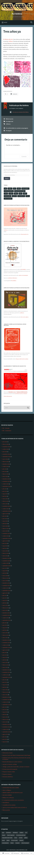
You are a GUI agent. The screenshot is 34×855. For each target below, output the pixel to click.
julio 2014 (4, 679)
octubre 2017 (5, 588)
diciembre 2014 (6, 669)
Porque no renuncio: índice (8, 771)
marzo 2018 (5, 575)
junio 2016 (4, 625)
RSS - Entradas (5, 428)
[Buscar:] (17, 407)
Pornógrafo (9, 130)
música (6, 193)
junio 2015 (4, 655)
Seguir (7, 178)
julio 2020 (4, 516)
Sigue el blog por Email (10, 166)
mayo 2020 (5, 521)
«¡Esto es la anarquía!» (23, 275)
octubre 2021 (5, 483)
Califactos (8, 124)
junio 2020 (4, 518)
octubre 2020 (5, 508)
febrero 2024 (5, 461)
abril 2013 (4, 714)
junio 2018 (4, 568)
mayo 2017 (4, 600)
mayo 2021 (4, 493)
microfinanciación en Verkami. (20, 393)
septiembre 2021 (6, 486)
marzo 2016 (5, 632)
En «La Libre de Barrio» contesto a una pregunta (17, 128)
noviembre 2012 (6, 727)
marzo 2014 (5, 689)
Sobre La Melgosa (6, 790)
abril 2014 (4, 687)
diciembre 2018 (6, 558)
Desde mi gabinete (25, 188)
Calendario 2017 (12, 392)
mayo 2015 (4, 657)
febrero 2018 (5, 578)
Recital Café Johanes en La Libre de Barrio (12, 761)
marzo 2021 (5, 498)
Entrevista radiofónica (7, 776)
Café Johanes (15, 832)
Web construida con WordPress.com (16, 849)
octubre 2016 (5, 617)
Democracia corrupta (7, 752)
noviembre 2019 (6, 533)
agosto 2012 (5, 734)
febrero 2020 (5, 528)
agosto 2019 (5, 540)
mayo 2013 (4, 712)
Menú (5, 22)
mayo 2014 (4, 684)
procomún (21, 840)
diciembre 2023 (6, 464)
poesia (20, 193)
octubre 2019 (5, 536)
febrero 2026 (5, 444)
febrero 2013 (5, 719)
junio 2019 (4, 543)
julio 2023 (4, 469)
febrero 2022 (5, 474)
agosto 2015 (5, 650)
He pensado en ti (24, 234)
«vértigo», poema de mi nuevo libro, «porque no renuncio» (16, 766)
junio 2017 (4, 598)
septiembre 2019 (6, 538)
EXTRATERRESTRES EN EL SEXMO (10, 787)
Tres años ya (12, 31)
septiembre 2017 (6, 590)
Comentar (23, 156)
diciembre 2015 (5, 640)
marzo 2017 (5, 605)
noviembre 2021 (6, 481)
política (25, 193)
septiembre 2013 (6, 704)
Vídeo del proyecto (8, 396)
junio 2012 (4, 739)
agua (5, 188)
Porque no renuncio (7, 774)
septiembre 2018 (6, 565)
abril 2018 (4, 573)
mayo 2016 (4, 627)
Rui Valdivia (17, 14)
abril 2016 (4, 630)
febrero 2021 (5, 501)
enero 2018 (5, 580)
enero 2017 (5, 610)
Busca (31, 22)
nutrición (10, 193)
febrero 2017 (5, 607)
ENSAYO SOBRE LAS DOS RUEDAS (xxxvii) (12, 792)
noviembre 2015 (6, 642)
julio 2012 (4, 736)
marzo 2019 (5, 550)
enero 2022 (5, 476)
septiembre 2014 (6, 677)
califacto (10, 41)
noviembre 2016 (6, 615)
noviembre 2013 (6, 699)
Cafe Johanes (8, 832)
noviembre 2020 (6, 506)
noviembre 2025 (6, 446)
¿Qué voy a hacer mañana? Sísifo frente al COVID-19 (14, 807)
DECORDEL (23, 269)
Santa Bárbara (5, 802)
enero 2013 (5, 722)
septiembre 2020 (6, 511)
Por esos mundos (14, 840)
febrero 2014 (5, 692)
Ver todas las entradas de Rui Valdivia (20, 112)
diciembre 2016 (6, 612)
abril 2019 (4, 548)
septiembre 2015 (6, 647)
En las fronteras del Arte (20, 835)
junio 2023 (4, 471)
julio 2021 (4, 488)
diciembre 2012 (5, 724)
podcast (16, 193)
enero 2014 (5, 694)
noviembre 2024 (6, 454)
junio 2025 (4, 451)
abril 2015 (4, 660)
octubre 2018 (5, 563)
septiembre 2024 (6, 456)
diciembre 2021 (5, 478)
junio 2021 (4, 491)
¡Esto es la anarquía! (8, 198)
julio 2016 (4, 622)
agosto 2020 (5, 513)
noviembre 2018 (6, 560)
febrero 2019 (5, 553)
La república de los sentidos (8, 805)
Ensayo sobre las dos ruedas (22, 359)
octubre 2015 (5, 645)
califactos (6, 230)
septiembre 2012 (6, 731)
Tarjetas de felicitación (22, 392)
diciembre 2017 (5, 583)
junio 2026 (4, 441)
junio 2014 (4, 682)
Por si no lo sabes (24, 317)
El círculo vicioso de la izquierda (9, 769)
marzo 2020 (5, 526)
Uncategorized (9, 121)
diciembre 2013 (5, 697)
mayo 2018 (4, 570)
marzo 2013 (5, 717)
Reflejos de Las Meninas (8, 797)
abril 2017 (4, 603)
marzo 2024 (5, 459)
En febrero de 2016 (8, 39)
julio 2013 (4, 707)
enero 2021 (5, 503)
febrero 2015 (5, 665)
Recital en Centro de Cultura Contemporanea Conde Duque (16, 755)
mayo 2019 (4, 545)
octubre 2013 (5, 702)
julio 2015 (4, 652)
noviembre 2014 (6, 672)
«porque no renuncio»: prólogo (9, 764)
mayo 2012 (4, 741)
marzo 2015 (5, 662)
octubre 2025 (5, 449)
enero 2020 (5, 531)
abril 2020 (4, 523)
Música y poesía (6, 810)
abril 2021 (4, 496)
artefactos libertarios (12, 278)
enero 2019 (5, 555)
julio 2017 (4, 595)
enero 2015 (5, 667)
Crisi (14, 188)
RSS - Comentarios (6, 430)
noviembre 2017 (6, 585)
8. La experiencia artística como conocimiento (13, 800)
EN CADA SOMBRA (7, 795)
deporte (18, 188)
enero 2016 (5, 637)
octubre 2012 (5, 729)
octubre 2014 (5, 674)
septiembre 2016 (6, 620)
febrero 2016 (5, 635)
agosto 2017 (5, 593)
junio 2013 (4, 709)
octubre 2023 (5, 466)
